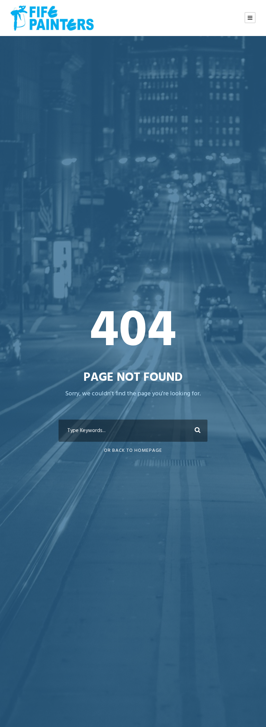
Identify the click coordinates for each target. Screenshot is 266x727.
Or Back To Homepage (133, 451)
